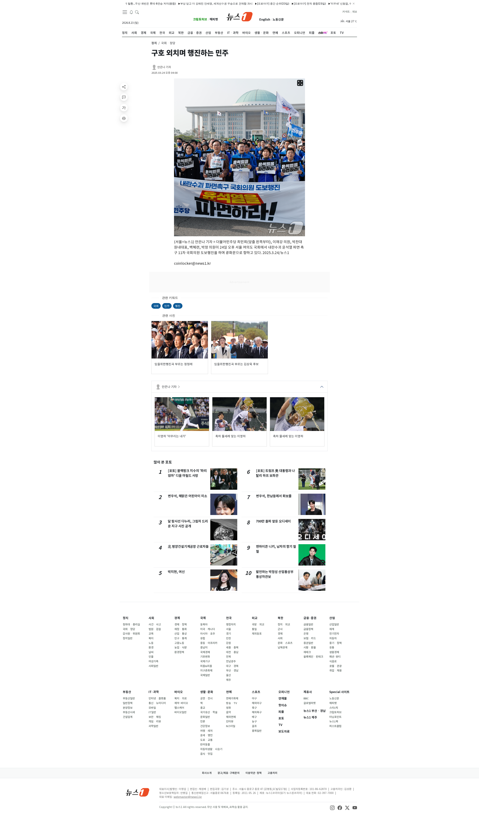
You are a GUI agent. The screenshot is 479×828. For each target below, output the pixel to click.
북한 (280, 618)
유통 (331, 647)
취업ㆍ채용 (335, 670)
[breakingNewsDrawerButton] (131, 12)
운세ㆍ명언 (206, 735)
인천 (228, 638)
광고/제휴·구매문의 (229, 773)
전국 (229, 618)
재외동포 (257, 633)
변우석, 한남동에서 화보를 (274, 496)
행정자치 (231, 624)
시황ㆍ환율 (309, 647)
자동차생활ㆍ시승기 (211, 749)
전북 (228, 656)
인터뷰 (229, 721)
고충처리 (272, 773)
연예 (229, 692)
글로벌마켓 (309, 703)
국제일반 (205, 675)
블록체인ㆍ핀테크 (313, 656)
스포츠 (256, 692)
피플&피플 (206, 666)
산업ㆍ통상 (180, 633)
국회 (156, 305)
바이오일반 (180, 712)
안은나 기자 (164, 67)
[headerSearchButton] (137, 12)
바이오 (178, 692)
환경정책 (179, 652)
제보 (354, 11)
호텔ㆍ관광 (335, 666)
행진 (177, 305)
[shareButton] (124, 86)
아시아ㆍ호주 (207, 633)
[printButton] (124, 118)
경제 (177, 618)
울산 (228, 675)
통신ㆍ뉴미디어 (157, 703)
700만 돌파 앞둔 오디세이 (273, 521)
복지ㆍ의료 (180, 698)
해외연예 (231, 717)
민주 (167, 305)
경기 (228, 633)
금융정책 (308, 629)
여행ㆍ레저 (206, 731)
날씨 (151, 652)
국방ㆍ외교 (258, 624)
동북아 (204, 624)
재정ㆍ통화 (180, 629)
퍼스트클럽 (335, 726)
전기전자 (334, 633)
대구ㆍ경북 (232, 666)
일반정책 (127, 703)
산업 (332, 618)
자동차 (333, 638)
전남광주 (231, 661)
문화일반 (205, 717)
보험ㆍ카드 (309, 638)
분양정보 (127, 708)
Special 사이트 (339, 692)
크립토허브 (200, 19)
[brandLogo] (240, 16)
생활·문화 (206, 692)
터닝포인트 (335, 717)
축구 (254, 708)
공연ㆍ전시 (206, 698)
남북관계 (282, 647)
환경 (151, 647)
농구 (254, 721)
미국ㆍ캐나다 (207, 629)
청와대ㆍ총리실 (131, 624)
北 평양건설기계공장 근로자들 (188, 546)
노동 (151, 643)
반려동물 (205, 744)
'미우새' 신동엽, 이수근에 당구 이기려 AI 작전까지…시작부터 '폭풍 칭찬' (349, 3)
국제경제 (205, 652)
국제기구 (205, 661)
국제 (203, 618)
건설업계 (127, 717)
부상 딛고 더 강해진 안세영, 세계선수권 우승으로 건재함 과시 (193, 3)
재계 (331, 629)
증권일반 (308, 643)
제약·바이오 (181, 703)
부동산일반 (129, 698)
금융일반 (308, 624)
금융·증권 (309, 618)
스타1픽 (333, 708)
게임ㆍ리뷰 (155, 721)
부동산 (127, 692)
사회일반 (153, 666)
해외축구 (257, 712)
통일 (254, 629)
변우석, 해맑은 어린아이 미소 (187, 496)
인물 (151, 656)
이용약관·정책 (253, 773)
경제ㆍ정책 (180, 624)
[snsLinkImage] (332, 807)
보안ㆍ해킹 (155, 717)
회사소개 (207, 773)
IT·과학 (154, 692)
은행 (305, 633)
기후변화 (205, 656)
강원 (228, 643)
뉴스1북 (333, 721)
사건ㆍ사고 (155, 624)
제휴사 (307, 692)
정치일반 (127, 638)
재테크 (307, 652)
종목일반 (257, 731)
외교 (254, 618)
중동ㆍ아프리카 (208, 643)
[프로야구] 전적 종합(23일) (287, 3)
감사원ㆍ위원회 (131, 633)
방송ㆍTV (231, 703)
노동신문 (278, 20)
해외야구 (257, 703)
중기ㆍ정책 (335, 643)
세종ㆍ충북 (232, 647)
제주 (228, 680)
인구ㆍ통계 (180, 638)
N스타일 (230, 726)
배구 (254, 717)
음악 (228, 712)
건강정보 (205, 726)
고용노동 (179, 643)
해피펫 (214, 19)
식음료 (333, 661)
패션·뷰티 (335, 656)
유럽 (202, 638)
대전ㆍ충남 (232, 652)
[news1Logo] (137, 792)
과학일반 (153, 726)
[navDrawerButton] (125, 12)
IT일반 (152, 712)
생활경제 (334, 652)
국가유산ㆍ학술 (208, 712)
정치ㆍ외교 (284, 624)
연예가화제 (232, 698)
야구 (254, 698)
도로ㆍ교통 (206, 740)
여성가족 (153, 661)
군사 (280, 629)
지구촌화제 (206, 670)
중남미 (204, 647)
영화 (228, 708)
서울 (228, 629)
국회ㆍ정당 (129, 629)
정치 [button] (154, 43)
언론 (202, 721)
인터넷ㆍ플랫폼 (157, 698)
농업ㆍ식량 (180, 647)
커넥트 (346, 11)
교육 (151, 633)
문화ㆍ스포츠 (285, 643)
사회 (151, 618)
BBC (306, 698)
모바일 (152, 708)
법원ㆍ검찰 (155, 629)
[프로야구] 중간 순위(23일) (250, 3)
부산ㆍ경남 (232, 670)
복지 (151, 638)
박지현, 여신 (176, 572)
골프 (254, 726)
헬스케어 (179, 708)
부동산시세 (129, 712)
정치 (125, 618)
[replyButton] (124, 97)
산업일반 (334, 624)
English (264, 20)
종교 (202, 708)
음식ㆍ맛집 (206, 754)
